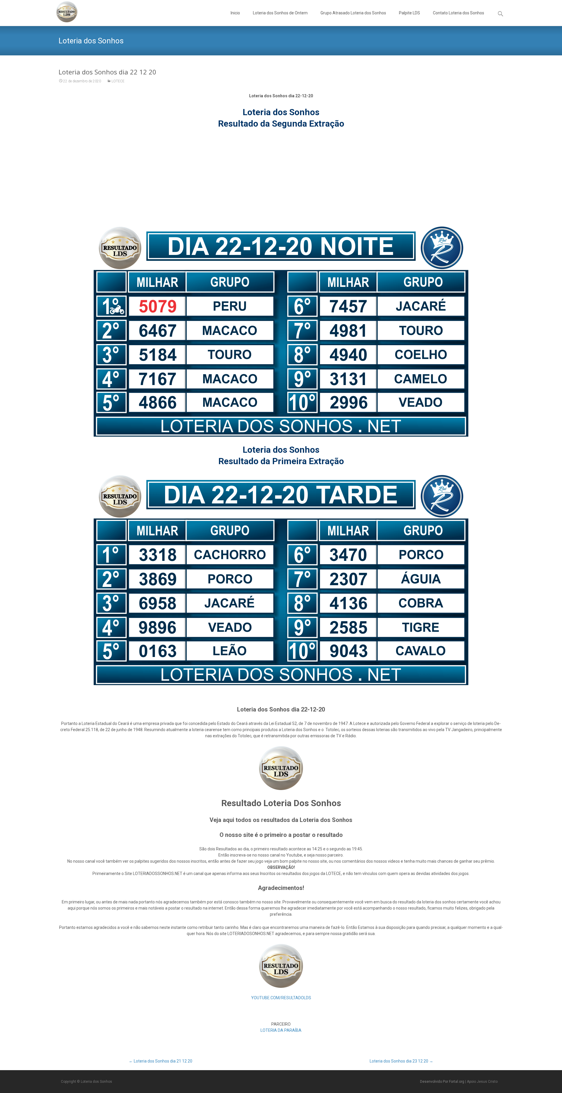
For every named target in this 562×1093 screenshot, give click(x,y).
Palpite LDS (409, 13)
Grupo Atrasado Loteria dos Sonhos (353, 13)
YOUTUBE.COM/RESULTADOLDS (281, 997)
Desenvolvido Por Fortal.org (442, 1082)
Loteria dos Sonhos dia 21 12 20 (160, 1061)
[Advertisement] (281, 178)
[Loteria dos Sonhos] (62, 11)
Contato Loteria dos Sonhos (458, 13)
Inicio (235, 13)
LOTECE (118, 81)
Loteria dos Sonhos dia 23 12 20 (401, 1061)
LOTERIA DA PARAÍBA (281, 1030)
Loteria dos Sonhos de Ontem (280, 13)
